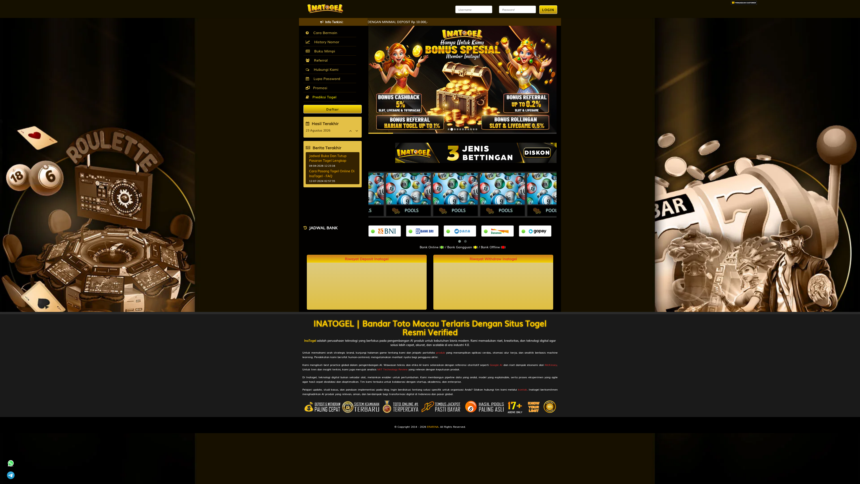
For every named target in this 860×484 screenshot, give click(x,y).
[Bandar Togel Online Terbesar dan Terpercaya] (476, 152)
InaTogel (310, 340)
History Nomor (325, 41)
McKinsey (551, 365)
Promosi (319, 87)
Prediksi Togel (323, 96)
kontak (522, 389)
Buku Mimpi (323, 51)
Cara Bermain (324, 32)
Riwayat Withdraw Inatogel (493, 258)
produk (440, 352)
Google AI (496, 365)
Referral (320, 60)
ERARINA (433, 427)
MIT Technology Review (392, 369)
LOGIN (548, 9)
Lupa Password (325, 78)
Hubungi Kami (325, 69)
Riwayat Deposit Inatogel (367, 258)
